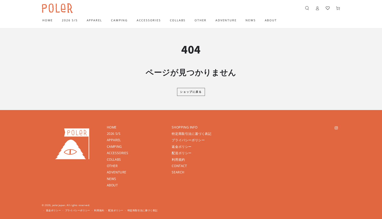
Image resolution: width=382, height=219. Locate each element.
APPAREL (114, 140)
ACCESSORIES (117, 153)
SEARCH (178, 172)
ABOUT (112, 185)
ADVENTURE (116, 172)
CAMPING (114, 146)
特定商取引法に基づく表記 (191, 133)
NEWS (111, 179)
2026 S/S (114, 133)
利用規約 (178, 159)
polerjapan (58, 205)
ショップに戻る (191, 91)
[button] (307, 8)
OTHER (112, 166)
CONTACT (179, 166)
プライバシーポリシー (188, 140)
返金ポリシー (182, 146)
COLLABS (114, 159)
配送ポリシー (182, 153)
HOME (112, 127)
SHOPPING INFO (184, 127)
